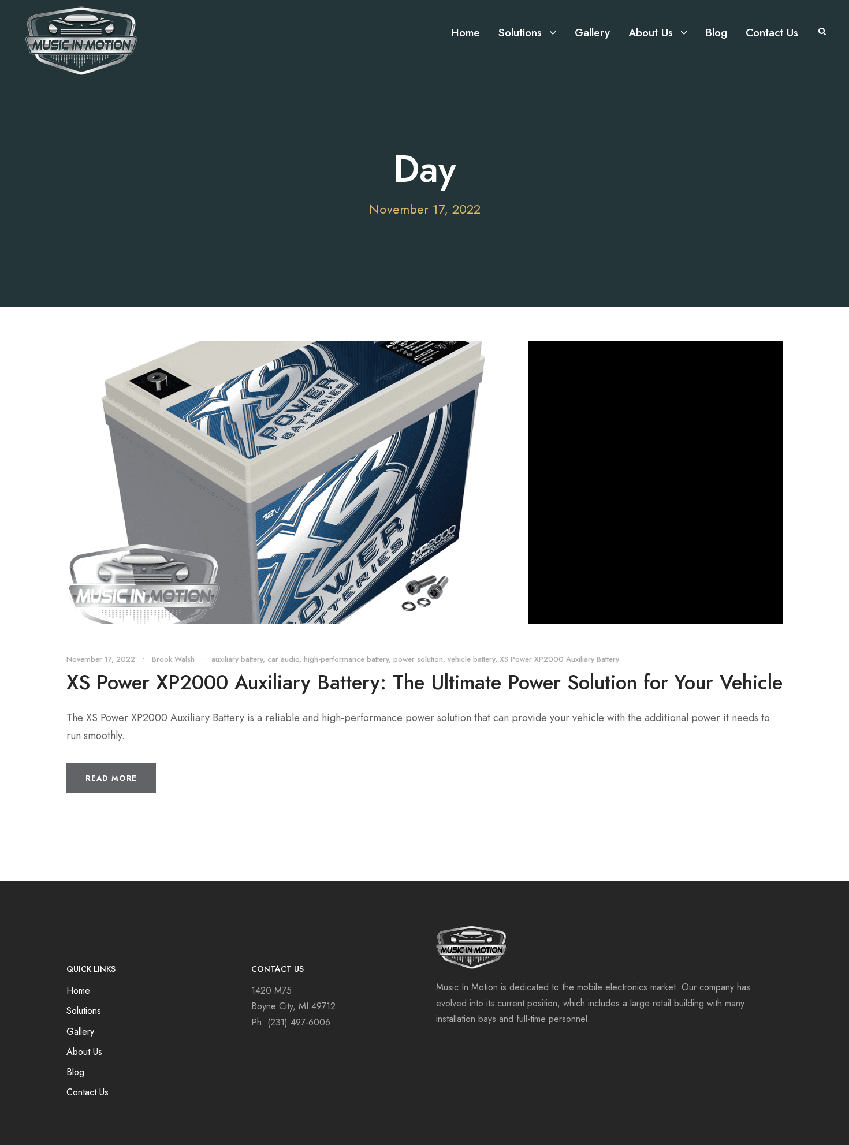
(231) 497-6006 (298, 1022)
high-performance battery (346, 659)
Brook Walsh (173, 659)
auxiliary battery (237, 659)
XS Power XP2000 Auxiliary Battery (559, 659)
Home (465, 32)
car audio (283, 659)
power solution (418, 659)
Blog (716, 32)
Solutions (520, 32)
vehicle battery (471, 659)
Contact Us (772, 32)
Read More (111, 778)
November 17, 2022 (100, 659)
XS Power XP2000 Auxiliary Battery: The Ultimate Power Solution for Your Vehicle (424, 682)
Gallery (592, 32)
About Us (650, 32)
